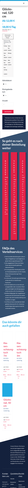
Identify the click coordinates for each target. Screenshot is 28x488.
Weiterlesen (5, 376)
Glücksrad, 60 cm (7, 402)
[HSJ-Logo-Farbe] (10, 2)
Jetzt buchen (7, 111)
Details (10, 374)
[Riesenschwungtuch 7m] (7, 336)
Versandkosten (7, 30)
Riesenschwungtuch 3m (22, 349)
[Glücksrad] (20, 17)
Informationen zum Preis (7, 36)
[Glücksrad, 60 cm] (7, 390)
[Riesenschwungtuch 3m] (21, 336)
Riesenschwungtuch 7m (8, 349)
